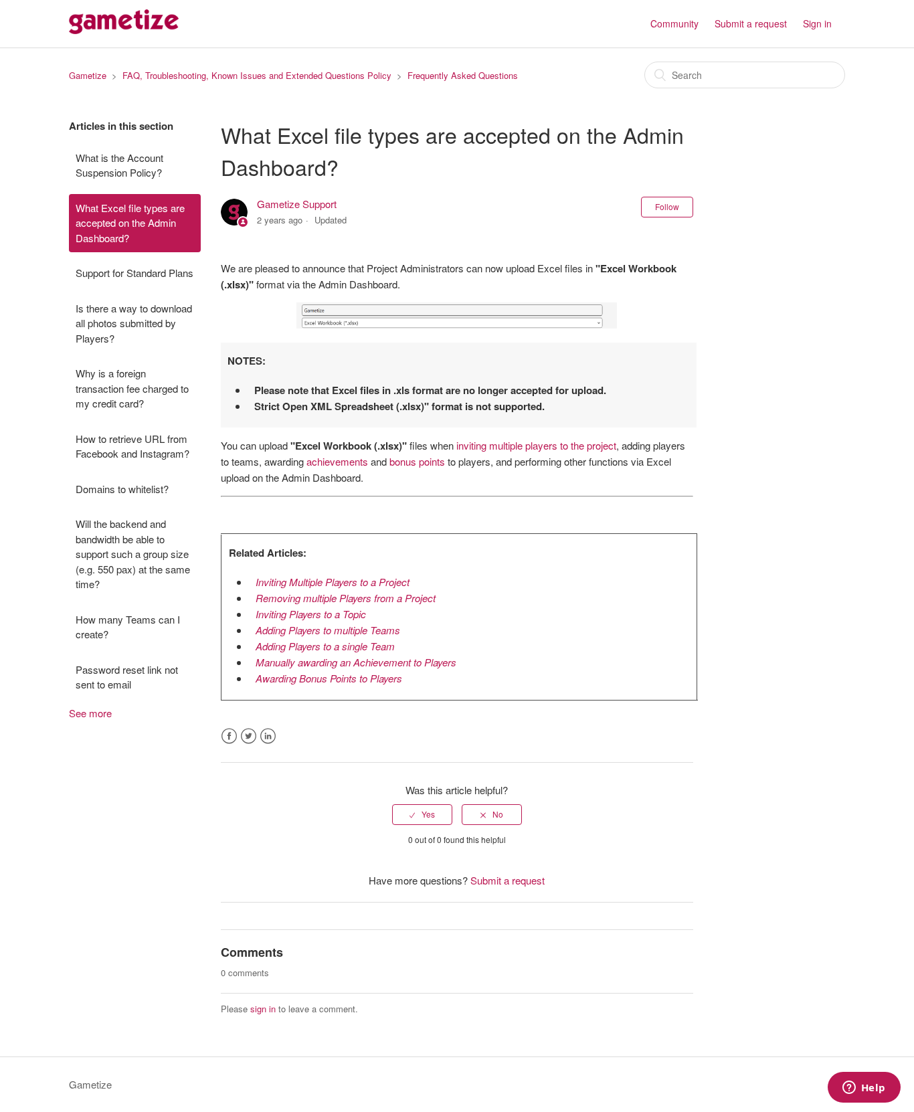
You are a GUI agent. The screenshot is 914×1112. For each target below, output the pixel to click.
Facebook (229, 736)
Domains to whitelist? (122, 489)
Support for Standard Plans (134, 273)
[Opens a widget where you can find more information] (864, 1088)
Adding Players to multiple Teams (328, 630)
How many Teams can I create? (128, 627)
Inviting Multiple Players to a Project (332, 582)
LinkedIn (268, 736)
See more (90, 713)
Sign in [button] (817, 23)
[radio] (422, 814)
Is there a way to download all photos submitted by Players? (134, 323)
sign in (263, 1008)
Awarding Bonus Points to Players (329, 678)
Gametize (87, 75)
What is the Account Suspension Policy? (119, 165)
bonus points (417, 461)
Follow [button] (667, 206)
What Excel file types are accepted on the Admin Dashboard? (130, 223)
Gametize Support (297, 204)
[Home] (124, 30)
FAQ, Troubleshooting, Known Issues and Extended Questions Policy (256, 75)
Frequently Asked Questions (462, 75)
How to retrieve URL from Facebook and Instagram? (132, 446)
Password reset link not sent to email (127, 677)
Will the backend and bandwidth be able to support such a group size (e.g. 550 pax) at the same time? (133, 554)
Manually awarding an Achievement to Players (356, 662)
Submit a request (751, 23)
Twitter (248, 736)
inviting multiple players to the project (536, 445)
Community (674, 23)
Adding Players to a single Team (325, 646)
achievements (337, 461)
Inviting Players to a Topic (311, 614)
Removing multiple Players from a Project (346, 598)
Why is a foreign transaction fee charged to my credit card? (132, 388)
